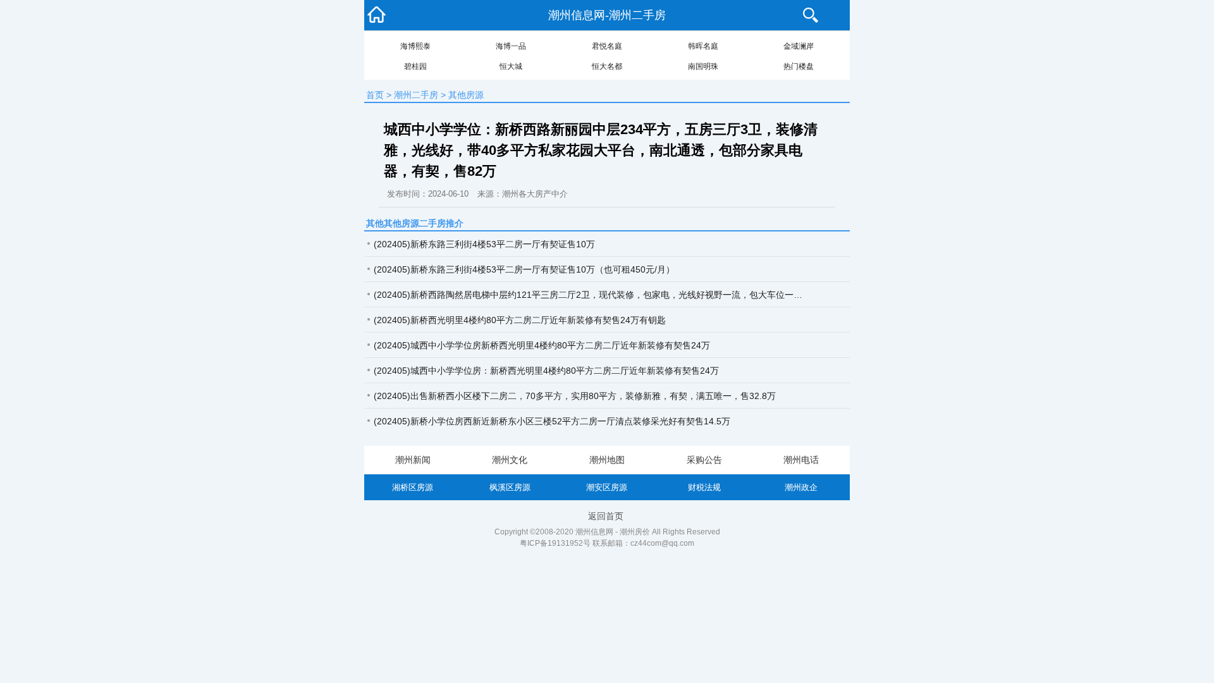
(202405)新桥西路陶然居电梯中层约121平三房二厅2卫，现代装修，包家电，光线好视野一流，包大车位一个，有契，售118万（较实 (592, 295)
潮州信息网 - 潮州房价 (612, 531)
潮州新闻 (413, 460)
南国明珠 (703, 66)
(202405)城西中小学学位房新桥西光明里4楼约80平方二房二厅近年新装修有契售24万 (542, 345)
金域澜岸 (798, 46)
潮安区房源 (606, 487)
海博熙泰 (415, 46)
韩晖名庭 (703, 46)
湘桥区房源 (412, 487)
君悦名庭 (607, 46)
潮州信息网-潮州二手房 (607, 15)
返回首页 (605, 516)
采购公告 (704, 460)
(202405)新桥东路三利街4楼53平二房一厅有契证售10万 (484, 244)
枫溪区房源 (509, 487)
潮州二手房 (416, 95)
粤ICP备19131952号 (555, 543)
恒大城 (511, 66)
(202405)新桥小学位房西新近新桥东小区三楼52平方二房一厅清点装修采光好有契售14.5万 (552, 421)
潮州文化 (509, 460)
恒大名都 (607, 66)
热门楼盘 (798, 66)
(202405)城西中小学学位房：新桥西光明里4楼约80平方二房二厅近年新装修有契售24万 (546, 371)
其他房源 (466, 95)
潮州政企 (801, 487)
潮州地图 (607, 460)
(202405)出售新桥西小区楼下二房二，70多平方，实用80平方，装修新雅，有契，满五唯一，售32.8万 (575, 396)
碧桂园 (415, 66)
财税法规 (704, 487)
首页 (375, 95)
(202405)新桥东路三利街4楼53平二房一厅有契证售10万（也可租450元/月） (524, 269)
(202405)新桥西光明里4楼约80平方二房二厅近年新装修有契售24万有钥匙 (520, 320)
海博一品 (511, 46)
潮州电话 (801, 460)
